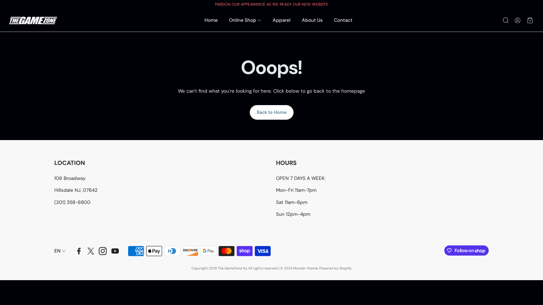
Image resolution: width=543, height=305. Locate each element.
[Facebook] (79, 251)
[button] (505, 20)
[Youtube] (115, 251)
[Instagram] (103, 251)
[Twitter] (90, 251)
